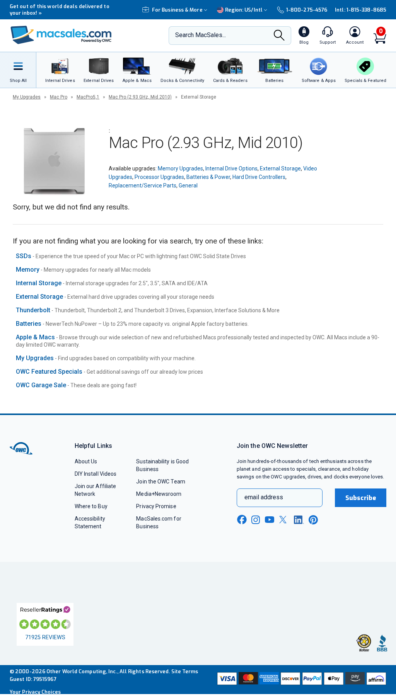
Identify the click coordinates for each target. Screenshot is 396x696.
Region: (244, 10)
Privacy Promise (156, 506)
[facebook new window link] (242, 520)
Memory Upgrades (180, 168)
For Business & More (177, 10)
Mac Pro (58, 97)
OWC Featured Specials (49, 371)
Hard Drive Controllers (258, 177)
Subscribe (360, 498)
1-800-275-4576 (306, 10)
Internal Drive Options (231, 168)
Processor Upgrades (159, 177)
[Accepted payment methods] (300, 679)
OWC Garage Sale (41, 385)
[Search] (279, 36)
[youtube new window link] (270, 519)
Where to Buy (91, 506)
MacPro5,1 (88, 97)
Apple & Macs (35, 337)
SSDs (23, 256)
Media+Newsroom (158, 494)
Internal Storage (38, 283)
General (188, 185)
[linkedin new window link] (299, 520)
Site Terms (184, 671)
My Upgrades (27, 97)
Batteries (28, 323)
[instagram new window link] (255, 520)
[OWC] (61, 36)
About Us (86, 461)
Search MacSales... (200, 35)
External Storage (280, 168)
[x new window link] (284, 519)
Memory (27, 269)
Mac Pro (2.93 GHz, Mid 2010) (140, 97)
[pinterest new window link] (313, 519)
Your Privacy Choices (35, 692)
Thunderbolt (33, 310)
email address (263, 497)
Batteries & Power (208, 177)
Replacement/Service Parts (142, 185)
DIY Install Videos (96, 474)
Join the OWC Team (160, 481)
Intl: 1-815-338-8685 (360, 10)
